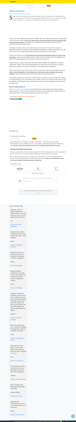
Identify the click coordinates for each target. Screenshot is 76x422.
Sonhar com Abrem (17, 11)
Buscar (48, 5)
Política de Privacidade (62, 1)
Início (57, 1)
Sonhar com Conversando (18, 379)
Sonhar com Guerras (17, 396)
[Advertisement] (38, 30)
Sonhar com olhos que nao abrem (19, 89)
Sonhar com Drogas (16, 265)
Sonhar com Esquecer (17, 360)
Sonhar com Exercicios (17, 414)
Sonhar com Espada (16, 288)
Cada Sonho (13, 1)
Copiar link (38, 192)
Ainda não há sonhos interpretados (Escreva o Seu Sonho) (19, 13)
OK (60, 421)
